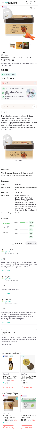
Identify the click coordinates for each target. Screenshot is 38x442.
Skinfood (4, 55)
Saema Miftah (9, 250)
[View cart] (35, 2)
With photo (18, 243)
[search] (27, 2)
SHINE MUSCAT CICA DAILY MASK (28, 417)
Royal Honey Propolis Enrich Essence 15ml (10, 377)
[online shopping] (11, 2)
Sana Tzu (8, 300)
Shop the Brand (7, 344)
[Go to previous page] (3, 2)
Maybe (7, 277)
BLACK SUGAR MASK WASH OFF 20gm (29, 377)
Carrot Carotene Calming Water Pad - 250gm (9, 417)
